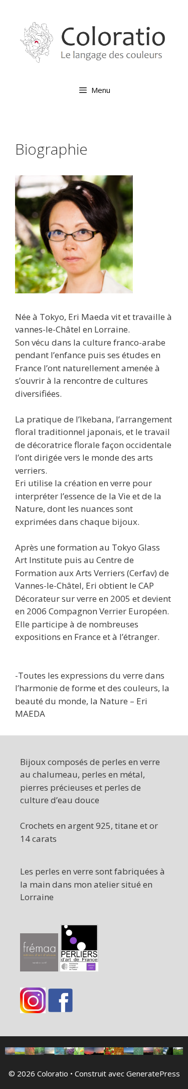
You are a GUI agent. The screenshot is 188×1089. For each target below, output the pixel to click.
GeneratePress (153, 1073)
